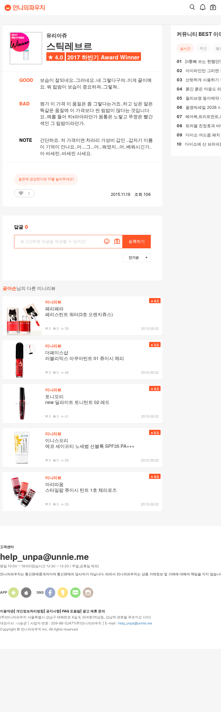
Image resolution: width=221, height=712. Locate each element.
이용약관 (7, 611)
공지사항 (53, 611)
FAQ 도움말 (71, 611)
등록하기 (137, 241)
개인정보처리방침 (30, 611)
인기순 (134, 257)
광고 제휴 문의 (94, 611)
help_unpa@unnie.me (135, 623)
